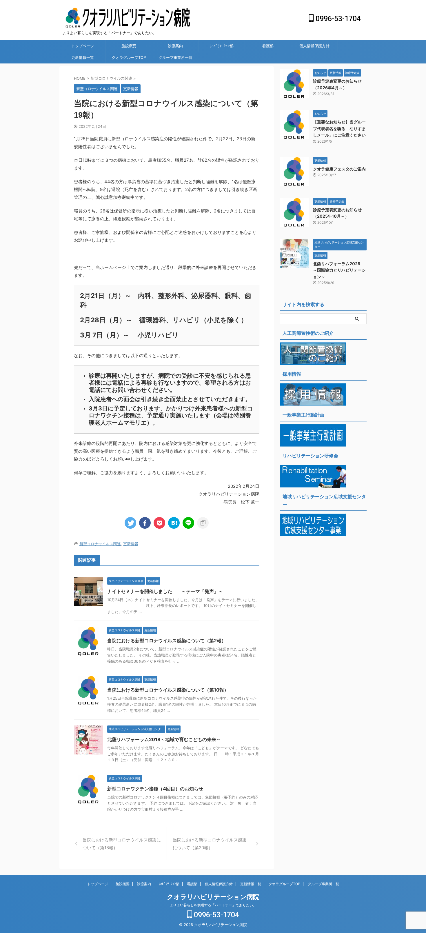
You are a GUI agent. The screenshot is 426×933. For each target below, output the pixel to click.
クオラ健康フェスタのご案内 (339, 168)
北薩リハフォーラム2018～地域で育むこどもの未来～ (164, 739)
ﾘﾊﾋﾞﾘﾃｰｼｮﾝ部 (222, 45)
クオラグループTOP (129, 57)
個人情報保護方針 (314, 45)
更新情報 (130, 543)
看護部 (268, 45)
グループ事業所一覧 (175, 57)
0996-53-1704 (337, 18)
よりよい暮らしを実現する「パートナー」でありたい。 (213, 905)
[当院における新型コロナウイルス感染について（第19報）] (174, 523)
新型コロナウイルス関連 (100, 543)
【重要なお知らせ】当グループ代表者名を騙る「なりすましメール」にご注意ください (339, 128)
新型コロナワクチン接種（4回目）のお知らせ (155, 789)
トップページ (82, 45)
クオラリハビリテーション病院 (213, 897)
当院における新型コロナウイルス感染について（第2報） (166, 640)
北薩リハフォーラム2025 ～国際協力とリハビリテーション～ (339, 270)
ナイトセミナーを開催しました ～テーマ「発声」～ (165, 591)
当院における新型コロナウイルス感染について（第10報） (168, 690)
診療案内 (175, 45)
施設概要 (128, 45)
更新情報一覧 (82, 57)
